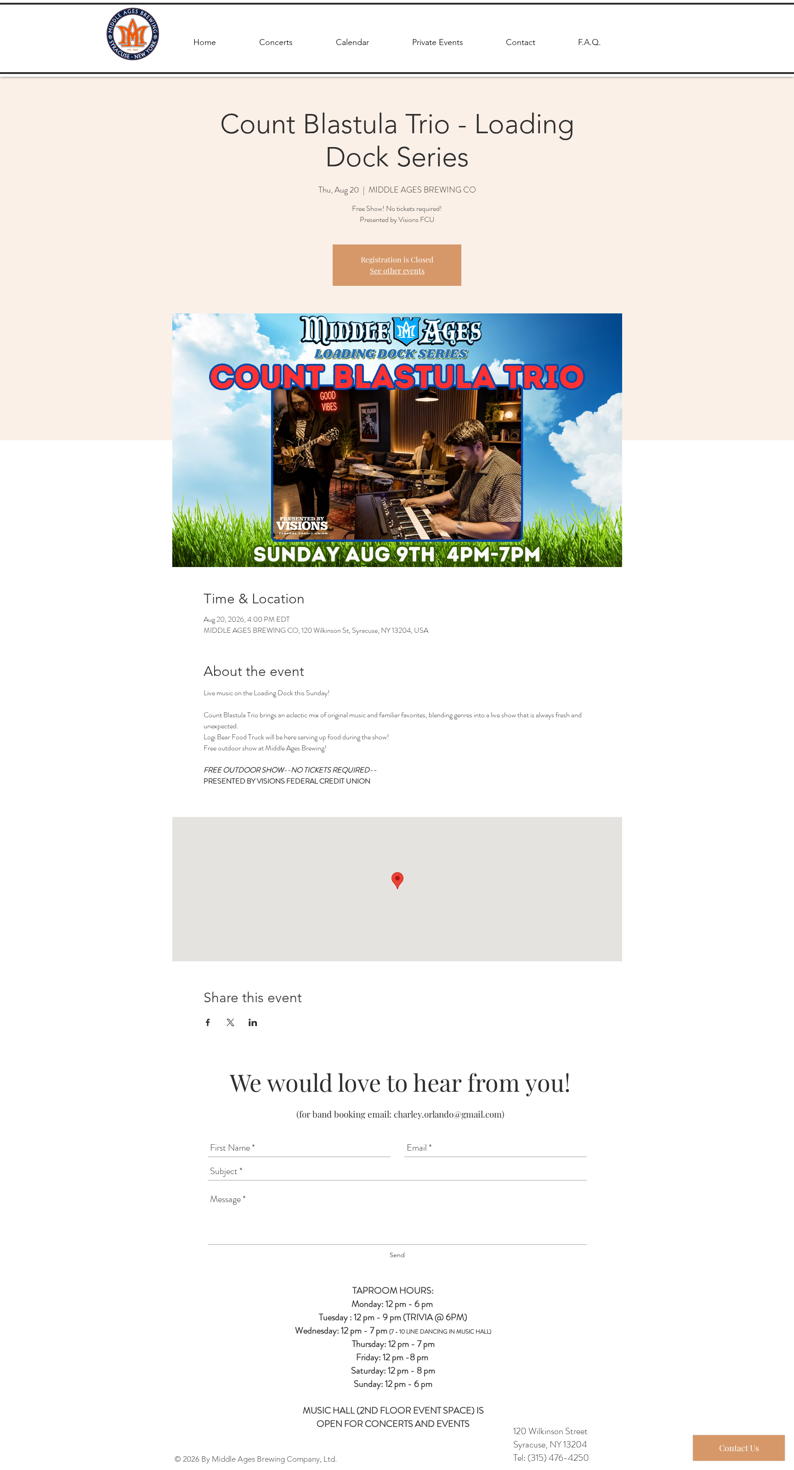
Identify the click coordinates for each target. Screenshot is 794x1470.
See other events (397, 270)
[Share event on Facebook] (208, 1022)
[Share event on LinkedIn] (253, 1022)
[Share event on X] (230, 1022)
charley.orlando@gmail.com (448, 1114)
